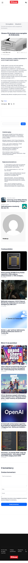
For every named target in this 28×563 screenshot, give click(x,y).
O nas (26, 550)
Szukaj (23, 123)
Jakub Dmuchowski (8, 177)
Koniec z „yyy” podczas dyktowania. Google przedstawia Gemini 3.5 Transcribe (12, 144)
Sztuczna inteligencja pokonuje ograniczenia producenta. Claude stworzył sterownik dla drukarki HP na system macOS (14, 179)
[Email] (24, 52)
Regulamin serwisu (20, 550)
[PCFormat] (14, 557)
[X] (20, 52)
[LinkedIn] (22, 52)
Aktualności (18, 24)
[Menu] (2, 2)
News (5, 101)
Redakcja (5, 238)
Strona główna (9, 24)
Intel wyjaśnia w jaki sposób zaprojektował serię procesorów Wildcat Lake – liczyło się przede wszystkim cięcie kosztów (14, 166)
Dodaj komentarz (14, 504)
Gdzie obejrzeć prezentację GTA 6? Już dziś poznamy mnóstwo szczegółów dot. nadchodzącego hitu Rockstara (12, 148)
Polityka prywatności (13, 550)
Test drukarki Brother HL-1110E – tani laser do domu (13, 170)
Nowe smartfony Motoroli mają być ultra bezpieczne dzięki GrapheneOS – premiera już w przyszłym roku (14, 174)
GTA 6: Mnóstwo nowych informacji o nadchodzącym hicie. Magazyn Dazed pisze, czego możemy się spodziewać (13, 153)
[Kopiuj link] (26, 52)
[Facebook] (18, 52)
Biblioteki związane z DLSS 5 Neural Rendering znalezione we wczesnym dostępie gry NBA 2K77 (13, 141)
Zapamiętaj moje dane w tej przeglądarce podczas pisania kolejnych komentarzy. (14, 499)
